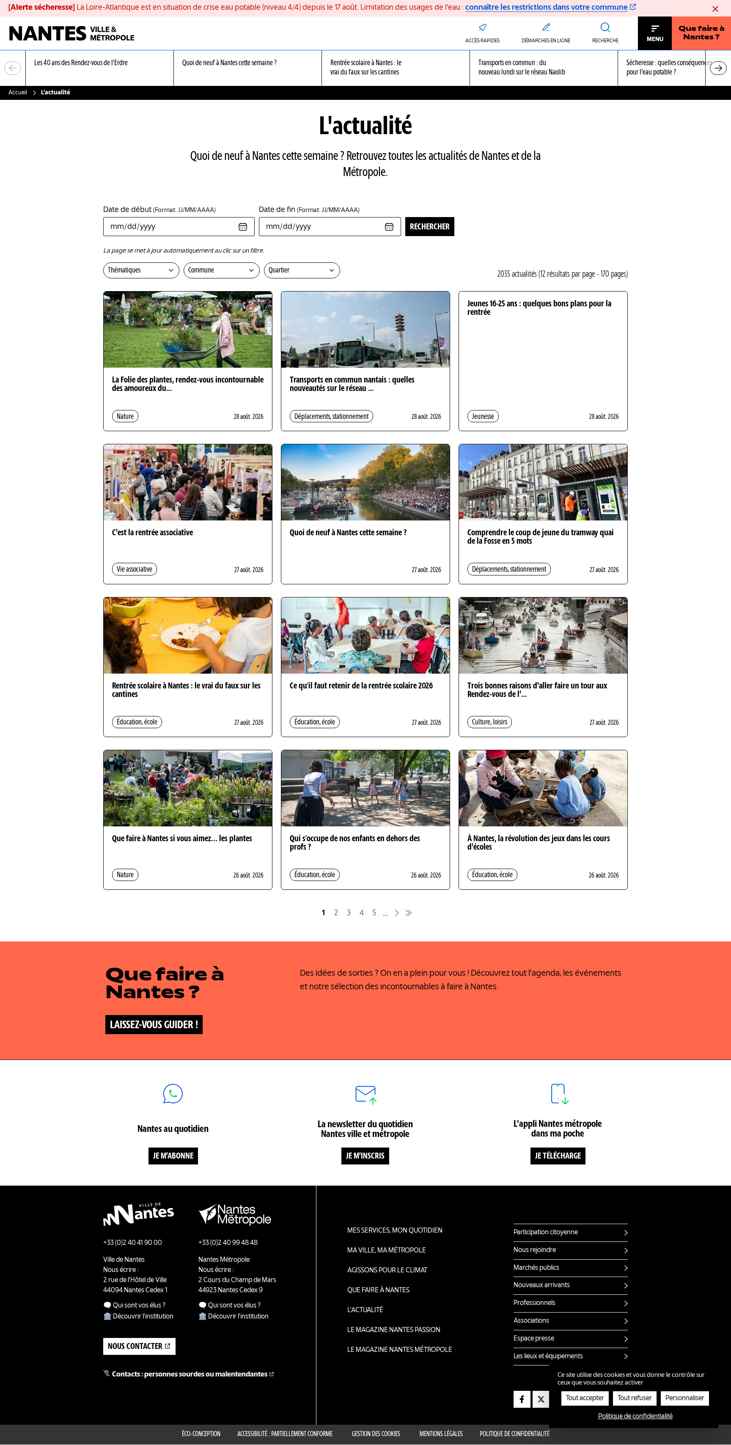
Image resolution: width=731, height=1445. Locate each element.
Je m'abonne (173, 1156)
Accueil (17, 93)
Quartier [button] (279, 270)
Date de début (159, 210)
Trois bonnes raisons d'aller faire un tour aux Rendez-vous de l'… (537, 690)
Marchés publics (536, 1268)
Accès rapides (482, 41)
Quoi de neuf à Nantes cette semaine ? (348, 533)
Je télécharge (558, 1156)
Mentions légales (441, 1434)
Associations (531, 1321)
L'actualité (365, 1310)
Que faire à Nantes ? (702, 33)
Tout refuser (635, 1398)
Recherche (605, 41)
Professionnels (534, 1303)
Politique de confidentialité (515, 1434)
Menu (655, 39)
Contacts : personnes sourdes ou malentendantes (189, 1374)
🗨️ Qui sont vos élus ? (134, 1305)
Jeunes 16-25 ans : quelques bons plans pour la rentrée (539, 308)
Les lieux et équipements (548, 1356)
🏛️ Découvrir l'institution (138, 1316)
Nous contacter (135, 1347)
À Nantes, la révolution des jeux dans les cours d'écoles (538, 843)
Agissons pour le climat (387, 1270)
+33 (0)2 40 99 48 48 (228, 1243)
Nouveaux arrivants (542, 1285)
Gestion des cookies (376, 1434)
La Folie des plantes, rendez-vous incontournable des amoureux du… (188, 384)
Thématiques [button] (124, 270)
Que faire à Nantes (378, 1290)
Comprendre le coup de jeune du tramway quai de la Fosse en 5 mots (540, 537)
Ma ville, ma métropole (386, 1250)
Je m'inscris (365, 1156)
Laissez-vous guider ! (154, 1025)
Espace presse (534, 1338)
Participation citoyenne (546, 1232)
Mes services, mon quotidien (394, 1231)
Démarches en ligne (546, 41)
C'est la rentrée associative (152, 533)
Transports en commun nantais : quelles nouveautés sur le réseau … (352, 384)
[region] (365, 68)
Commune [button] (201, 270)
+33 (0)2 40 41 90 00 (132, 1243)
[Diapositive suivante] (718, 68)
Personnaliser (684, 1398)
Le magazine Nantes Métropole (399, 1350)
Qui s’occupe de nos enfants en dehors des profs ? (355, 843)
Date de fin (309, 210)
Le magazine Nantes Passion (393, 1330)
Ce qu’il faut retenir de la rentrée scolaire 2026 (361, 686)
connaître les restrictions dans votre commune (546, 7)
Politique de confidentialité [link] (635, 1416)
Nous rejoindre (535, 1250)
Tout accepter (585, 1398)
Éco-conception (201, 1434)
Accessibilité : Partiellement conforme (285, 1434)
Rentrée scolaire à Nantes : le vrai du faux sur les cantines (186, 690)
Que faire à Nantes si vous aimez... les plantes (182, 839)
